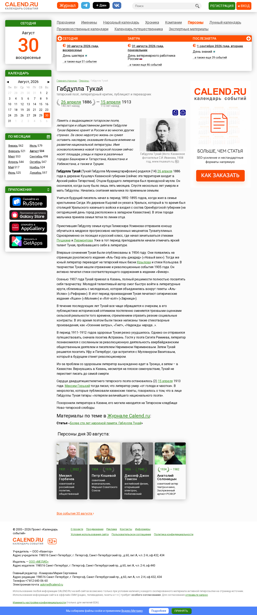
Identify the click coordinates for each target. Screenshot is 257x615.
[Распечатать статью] (183, 112)
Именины (89, 22)
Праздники (66, 22)
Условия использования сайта (90, 534)
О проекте (77, 529)
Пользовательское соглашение (131, 534)
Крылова (144, 262)
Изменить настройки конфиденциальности (39, 602)
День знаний (202, 52)
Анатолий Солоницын (166, 477)
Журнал (68, 5)
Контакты (126, 529)
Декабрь (36, 172)
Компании (173, 22)
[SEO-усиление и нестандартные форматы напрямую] (220, 186)
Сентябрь (36, 156)
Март (11, 156)
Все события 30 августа (75, 513)
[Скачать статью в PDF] (175, 112)
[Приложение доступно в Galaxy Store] (28, 215)
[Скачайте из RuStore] (28, 202)
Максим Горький (77, 386)
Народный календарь (121, 22)
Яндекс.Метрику (132, 610)
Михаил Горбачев (66, 477)
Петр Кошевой (104, 476)
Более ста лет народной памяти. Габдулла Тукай (105, 423)
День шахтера (73, 56)
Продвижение (94, 529)
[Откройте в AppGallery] (28, 227)
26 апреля (71, 102)
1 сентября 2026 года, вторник (220, 46)
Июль (33, 145)
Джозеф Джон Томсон (136, 477)
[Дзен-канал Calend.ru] (101, 5)
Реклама (111, 529)
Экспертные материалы (189, 29)
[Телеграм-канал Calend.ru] (85, 5)
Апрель (13, 162)
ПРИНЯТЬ (181, 610)
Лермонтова (83, 240)
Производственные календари (82, 29)
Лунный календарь (225, 22)
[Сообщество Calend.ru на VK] (116, 5)
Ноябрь (35, 167)
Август (34, 151)
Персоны (195, 22)
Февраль (14, 151)
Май (11, 167)
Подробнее (158, 610)
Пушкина (63, 240)
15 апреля (111, 102)
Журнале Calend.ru (128, 416)
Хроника (152, 22)
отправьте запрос (196, 594)
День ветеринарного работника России (151, 57)
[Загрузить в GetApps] (28, 241)
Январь (13, 145)
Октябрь (35, 162)
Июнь (11, 172)
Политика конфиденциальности (173, 534)
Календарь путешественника (138, 29)
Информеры (142, 529)
